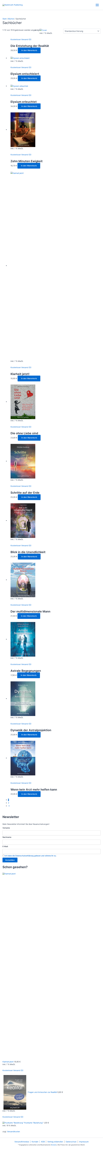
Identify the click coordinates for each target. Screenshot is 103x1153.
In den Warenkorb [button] (29, 50)
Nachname (7, 837)
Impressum (84, 1142)
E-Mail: (5, 846)
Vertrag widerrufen (55, 1142)
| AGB (41, 1142)
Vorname (6, 828)
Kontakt (35, 1142)
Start (5, 19)
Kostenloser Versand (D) (21, 39)
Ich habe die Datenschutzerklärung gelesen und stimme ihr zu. (30, 856)
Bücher (11, 19)
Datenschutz (71, 1142)
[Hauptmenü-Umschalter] (97, 5)
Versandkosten (13, 1131)
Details (53, 1145)
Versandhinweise (21, 1142)
